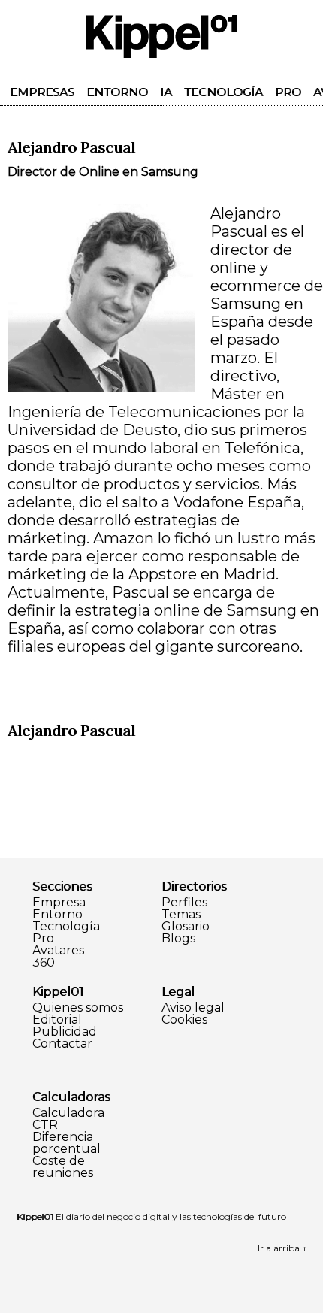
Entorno (117, 92)
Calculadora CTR (68, 1119)
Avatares (58, 951)
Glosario (186, 927)
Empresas (42, 92)
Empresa (59, 903)
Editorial (57, 1020)
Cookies (184, 1020)
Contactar (62, 1044)
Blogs (178, 939)
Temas (181, 915)
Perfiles (184, 903)
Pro (288, 92)
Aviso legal (193, 1008)
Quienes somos (77, 1008)
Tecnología (223, 92)
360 (43, 963)
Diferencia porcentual (66, 1143)
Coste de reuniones (62, 1167)
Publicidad (64, 1032)
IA (166, 92)
